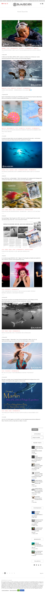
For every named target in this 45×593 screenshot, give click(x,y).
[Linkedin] (5, 3)
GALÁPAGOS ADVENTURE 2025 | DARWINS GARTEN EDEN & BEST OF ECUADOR (21, 171)
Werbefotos (36, 48)
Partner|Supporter (14, 48)
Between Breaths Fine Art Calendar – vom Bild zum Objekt (37, 482)
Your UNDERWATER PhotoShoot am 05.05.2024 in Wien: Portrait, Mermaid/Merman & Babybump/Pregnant (19, 292)
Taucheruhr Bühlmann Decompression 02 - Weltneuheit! (37, 514)
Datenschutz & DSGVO (18, 0)
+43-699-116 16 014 (41, 0)
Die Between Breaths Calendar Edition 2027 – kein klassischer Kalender (37, 474)
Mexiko (10, 249)
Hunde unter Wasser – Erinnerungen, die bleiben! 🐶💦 (17, 90)
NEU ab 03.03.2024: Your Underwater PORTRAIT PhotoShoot (18, 372)
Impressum (9, 0)
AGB (12, 0)
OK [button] (18, 590)
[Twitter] (3, 3)
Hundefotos (13, 88)
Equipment (4, 48)
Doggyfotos (4, 88)
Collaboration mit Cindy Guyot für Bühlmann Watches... (37, 530)
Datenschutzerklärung (13, 590)
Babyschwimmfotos (10, 128)
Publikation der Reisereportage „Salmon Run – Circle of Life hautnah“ (21, 211)
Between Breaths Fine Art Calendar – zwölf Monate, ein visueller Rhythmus (37, 491)
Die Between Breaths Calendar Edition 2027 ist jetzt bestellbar (37, 466)
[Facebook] (2, 3)
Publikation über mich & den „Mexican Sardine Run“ (16, 251)
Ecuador (3, 169)
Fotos (8, 48)
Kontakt (4, 0)
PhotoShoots (21, 48)
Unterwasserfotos (29, 48)
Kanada (6, 209)
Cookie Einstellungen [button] (5, 590)
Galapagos (12, 169)
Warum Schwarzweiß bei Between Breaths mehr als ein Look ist (37, 458)
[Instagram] (7, 3)
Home (1, 0)
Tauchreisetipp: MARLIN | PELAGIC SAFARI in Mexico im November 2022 (20, 412)
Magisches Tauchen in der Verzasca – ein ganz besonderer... (37, 522)
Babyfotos (4, 128)
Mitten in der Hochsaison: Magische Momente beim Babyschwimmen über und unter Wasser (21, 130)
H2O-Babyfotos (22, 128)
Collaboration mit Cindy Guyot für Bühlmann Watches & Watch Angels (21, 50)
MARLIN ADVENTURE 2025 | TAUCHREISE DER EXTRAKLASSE (16, 333)
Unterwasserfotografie (23, 169)
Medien (10, 209)
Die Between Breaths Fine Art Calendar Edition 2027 (37, 499)
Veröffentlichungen (29, 209)
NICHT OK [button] (22, 590)
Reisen (16, 169)
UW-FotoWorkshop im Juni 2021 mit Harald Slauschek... (39, 553)
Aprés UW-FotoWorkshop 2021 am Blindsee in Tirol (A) (37, 545)
